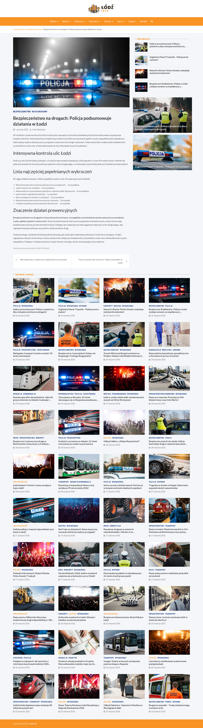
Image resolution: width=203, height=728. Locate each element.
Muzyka (117, 306)
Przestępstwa (73, 438)
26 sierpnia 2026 (22, 623)
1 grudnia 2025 (21, 130)
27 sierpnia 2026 (113, 491)
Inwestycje (115, 526)
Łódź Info (33, 724)
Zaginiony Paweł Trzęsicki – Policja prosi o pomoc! (162, 166)
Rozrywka (93, 21)
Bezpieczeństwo (22, 112)
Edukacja (17, 394)
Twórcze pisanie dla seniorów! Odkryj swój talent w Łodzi (100, 261)
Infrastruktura (27, 438)
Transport (63, 482)
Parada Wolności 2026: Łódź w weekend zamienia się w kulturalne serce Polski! (77, 574)
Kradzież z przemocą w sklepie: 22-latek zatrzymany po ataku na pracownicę (77, 442)
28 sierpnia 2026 (158, 404)
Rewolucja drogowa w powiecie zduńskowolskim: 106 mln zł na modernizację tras (119, 532)
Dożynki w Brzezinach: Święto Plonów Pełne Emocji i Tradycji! (31, 574)
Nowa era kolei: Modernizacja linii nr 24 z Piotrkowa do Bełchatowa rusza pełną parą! (168, 532)
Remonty (40, 438)
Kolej (151, 570)
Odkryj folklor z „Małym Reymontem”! (122, 441)
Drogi (15, 438)
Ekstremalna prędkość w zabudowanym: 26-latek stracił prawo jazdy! (123, 574)
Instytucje (78, 21)
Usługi (131, 21)
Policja (16, 306)
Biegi (60, 570)
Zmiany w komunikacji (80, 482)
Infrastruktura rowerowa (161, 394)
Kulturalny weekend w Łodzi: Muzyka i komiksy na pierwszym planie (76, 618)
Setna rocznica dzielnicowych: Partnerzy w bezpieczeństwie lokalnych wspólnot (123, 486)
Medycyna (167, 350)
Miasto (53, 21)
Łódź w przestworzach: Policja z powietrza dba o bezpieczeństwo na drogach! (167, 46)
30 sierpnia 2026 (22, 316)
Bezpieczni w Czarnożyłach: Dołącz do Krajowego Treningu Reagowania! (76, 354)
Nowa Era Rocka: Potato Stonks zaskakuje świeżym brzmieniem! (170, 71)
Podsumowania (119, 394)
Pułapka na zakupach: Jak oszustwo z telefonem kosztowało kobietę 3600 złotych (31, 664)
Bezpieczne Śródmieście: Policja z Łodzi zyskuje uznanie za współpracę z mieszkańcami (169, 86)
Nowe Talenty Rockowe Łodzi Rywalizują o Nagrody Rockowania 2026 (78, 706)
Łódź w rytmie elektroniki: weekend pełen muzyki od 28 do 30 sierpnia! (124, 398)
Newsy (65, 21)
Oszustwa (18, 658)
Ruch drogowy (39, 112)
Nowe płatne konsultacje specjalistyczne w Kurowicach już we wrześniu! (169, 354)
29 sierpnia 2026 (113, 316)
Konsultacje (155, 350)
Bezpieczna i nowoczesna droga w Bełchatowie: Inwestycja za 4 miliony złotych (31, 444)
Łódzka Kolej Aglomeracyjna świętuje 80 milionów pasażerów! (32, 706)
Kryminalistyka (65, 394)
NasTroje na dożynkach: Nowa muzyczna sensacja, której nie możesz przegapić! (77, 530)
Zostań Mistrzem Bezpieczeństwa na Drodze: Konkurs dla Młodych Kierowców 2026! (123, 356)
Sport (119, 21)
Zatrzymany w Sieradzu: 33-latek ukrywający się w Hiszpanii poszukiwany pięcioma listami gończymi (77, 400)
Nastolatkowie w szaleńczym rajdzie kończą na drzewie (43, 259)
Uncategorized (20, 482)
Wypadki (83, 306)
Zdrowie (107, 21)
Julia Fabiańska (38, 130)
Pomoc (168, 702)
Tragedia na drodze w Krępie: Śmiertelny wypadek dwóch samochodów (168, 486)
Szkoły (168, 438)
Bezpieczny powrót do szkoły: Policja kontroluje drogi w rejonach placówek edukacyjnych (167, 444)
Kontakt (143, 21)
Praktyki (72, 658)
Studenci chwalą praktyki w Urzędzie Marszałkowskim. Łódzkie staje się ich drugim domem (76, 664)
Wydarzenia (27, 306)
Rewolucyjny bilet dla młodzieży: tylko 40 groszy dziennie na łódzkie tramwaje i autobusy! (33, 400)
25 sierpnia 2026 (22, 711)
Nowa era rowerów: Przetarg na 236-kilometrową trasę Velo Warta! (166, 398)
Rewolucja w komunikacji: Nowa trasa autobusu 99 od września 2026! (76, 486)
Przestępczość (29, 350)
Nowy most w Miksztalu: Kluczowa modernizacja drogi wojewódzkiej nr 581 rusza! (32, 620)
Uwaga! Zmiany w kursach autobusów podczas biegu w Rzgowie (122, 662)
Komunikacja (29, 394)
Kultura (107, 438)
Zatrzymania (43, 350)
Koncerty (108, 306)
